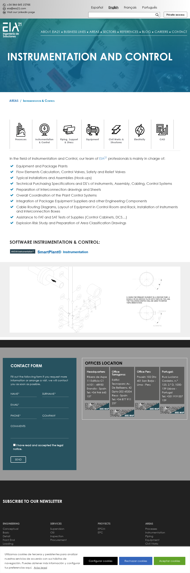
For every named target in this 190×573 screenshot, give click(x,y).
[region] (95, 559)
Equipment (152, 539)
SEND (18, 459)
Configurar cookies (100, 560)
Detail (6, 536)
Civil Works (151, 543)
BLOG (146, 32)
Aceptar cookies (169, 560)
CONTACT (179, 32)
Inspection (56, 536)
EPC (100, 532)
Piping (149, 536)
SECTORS (109, 32)
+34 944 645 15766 (18, 4)
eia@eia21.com (16, 8)
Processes (151, 528)
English (113, 7)
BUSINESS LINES (75, 32)
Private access (175, 14)
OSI (52, 532)
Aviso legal (40, 567)
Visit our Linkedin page (21, 12)
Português (149, 7)
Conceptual (10, 528)
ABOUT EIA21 (50, 32)
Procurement (58, 539)
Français (130, 7)
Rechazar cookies (136, 560)
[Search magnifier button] (157, 14)
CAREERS (161, 32)
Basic (6, 532)
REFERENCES (129, 32)
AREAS (94, 32)
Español (97, 7)
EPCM (101, 528)
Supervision (57, 528)
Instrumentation (155, 532)
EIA (103, 158)
